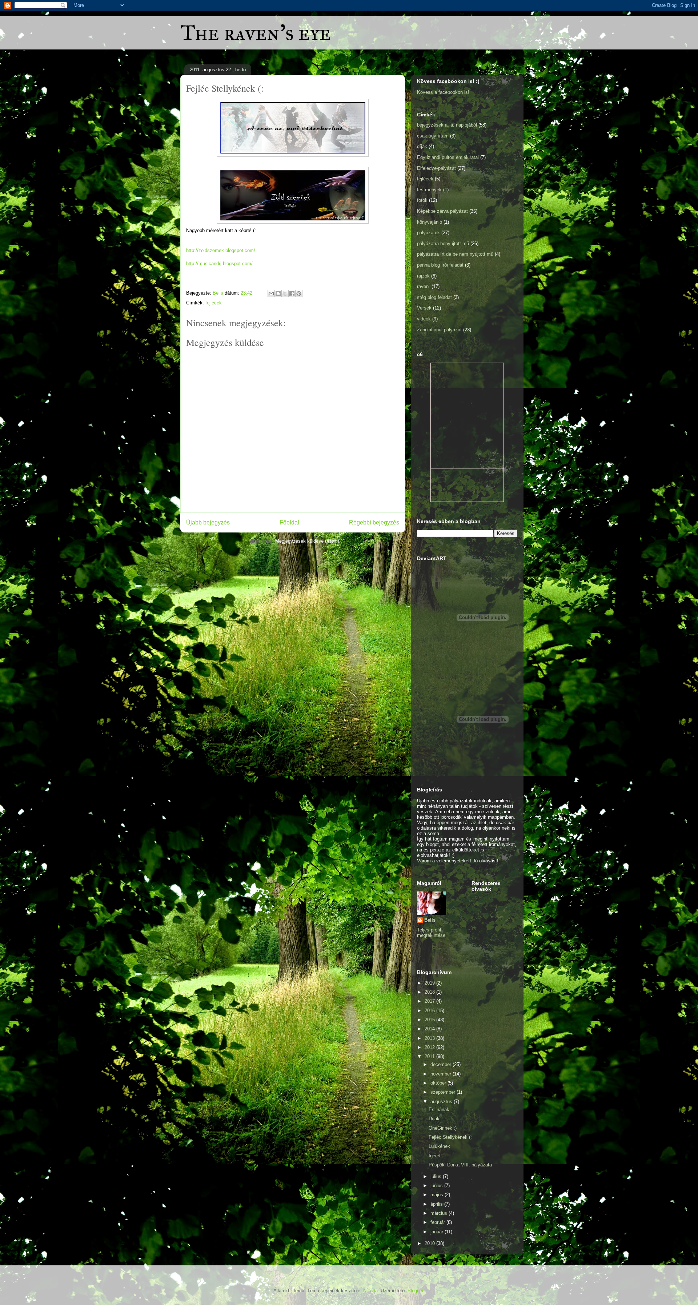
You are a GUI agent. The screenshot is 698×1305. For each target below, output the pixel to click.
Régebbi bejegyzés (374, 522)
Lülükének (439, 1146)
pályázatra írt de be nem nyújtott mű (455, 254)
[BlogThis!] (278, 293)
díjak (422, 146)
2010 (430, 1243)
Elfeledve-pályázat (436, 168)
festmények (429, 189)
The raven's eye (255, 32)
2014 (430, 1028)
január (437, 1231)
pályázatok (428, 232)
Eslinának (439, 1109)
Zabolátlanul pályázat (439, 329)
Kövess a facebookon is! (443, 92)
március (439, 1213)
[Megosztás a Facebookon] (292, 293)
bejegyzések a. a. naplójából (447, 125)
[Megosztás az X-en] (285, 293)
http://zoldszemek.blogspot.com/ (220, 250)
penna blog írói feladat (440, 265)
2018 (430, 992)
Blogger (415, 1290)
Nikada (370, 1290)
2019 (430, 983)
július (436, 1176)
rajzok (423, 276)
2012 (430, 1047)
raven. (423, 286)
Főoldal (289, 522)
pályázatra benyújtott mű (443, 243)
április (437, 1204)
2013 (430, 1038)
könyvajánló (429, 222)
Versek (424, 308)
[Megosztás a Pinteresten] (298, 293)
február (438, 1222)
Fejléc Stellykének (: (450, 1137)
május (437, 1194)
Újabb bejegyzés (208, 522)
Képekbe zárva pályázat (442, 211)
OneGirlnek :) (443, 1128)
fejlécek (213, 303)
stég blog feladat (434, 297)
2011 (430, 1056)
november (441, 1074)
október (439, 1083)
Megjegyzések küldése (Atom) (307, 541)
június (437, 1185)
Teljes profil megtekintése (431, 932)
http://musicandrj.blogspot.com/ (219, 263)
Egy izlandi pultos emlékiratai (448, 157)
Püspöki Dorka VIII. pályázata (460, 1165)
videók (424, 319)
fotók (422, 200)
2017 (430, 1001)
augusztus (442, 1101)
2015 (430, 1019)
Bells (430, 920)
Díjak (434, 1118)
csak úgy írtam (433, 136)
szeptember (443, 1092)
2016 (430, 1010)
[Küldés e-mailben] (271, 293)
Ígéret (435, 1155)
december (441, 1064)
